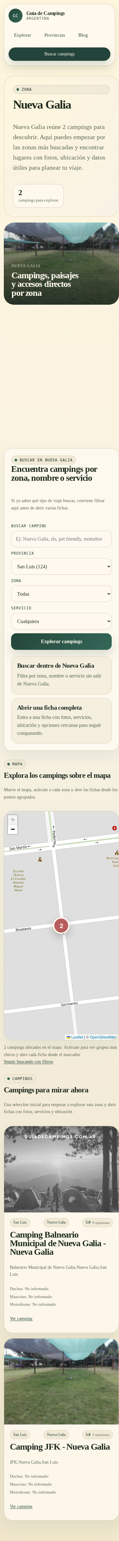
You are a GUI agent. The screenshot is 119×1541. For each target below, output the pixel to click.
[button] (61, 925)
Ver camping (21, 1318)
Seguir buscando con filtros (28, 1061)
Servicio (21, 608)
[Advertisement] (59, 376)
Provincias (54, 35)
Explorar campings (61, 641)
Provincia (22, 553)
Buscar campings (59, 54)
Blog (83, 35)
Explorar (22, 35)
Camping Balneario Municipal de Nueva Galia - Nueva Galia (58, 1243)
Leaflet (76, 1037)
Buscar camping (28, 526)
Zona (16, 581)
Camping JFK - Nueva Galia (60, 1447)
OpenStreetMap (103, 1037)
